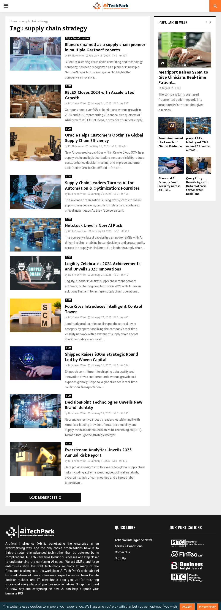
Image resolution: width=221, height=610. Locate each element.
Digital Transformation (77, 38)
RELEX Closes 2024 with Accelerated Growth (99, 95)
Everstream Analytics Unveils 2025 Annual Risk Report (98, 452)
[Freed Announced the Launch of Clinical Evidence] (171, 125)
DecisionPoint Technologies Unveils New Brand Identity (103, 405)
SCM (68, 86)
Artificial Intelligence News (133, 540)
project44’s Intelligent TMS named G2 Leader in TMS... (198, 144)
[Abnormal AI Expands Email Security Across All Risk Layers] (171, 165)
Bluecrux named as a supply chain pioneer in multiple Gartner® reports (105, 47)
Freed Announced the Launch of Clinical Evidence (170, 142)
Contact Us (122, 552)
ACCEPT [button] (187, 606)
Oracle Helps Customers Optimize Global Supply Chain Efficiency (104, 138)
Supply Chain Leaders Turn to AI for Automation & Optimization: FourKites (102, 185)
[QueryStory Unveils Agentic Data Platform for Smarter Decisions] (199, 165)
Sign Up (120, 558)
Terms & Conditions (129, 546)
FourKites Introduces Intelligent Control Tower (103, 309)
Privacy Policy (207, 606)
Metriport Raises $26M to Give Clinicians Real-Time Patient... (183, 77)
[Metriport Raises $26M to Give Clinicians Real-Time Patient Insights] (184, 50)
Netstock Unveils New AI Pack (93, 225)
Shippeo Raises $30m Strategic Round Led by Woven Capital (101, 357)
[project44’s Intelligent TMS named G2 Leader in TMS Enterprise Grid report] (199, 125)
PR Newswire (76, 55)
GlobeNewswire (77, 231)
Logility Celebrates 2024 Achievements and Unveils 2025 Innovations (102, 266)
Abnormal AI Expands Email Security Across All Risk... (169, 184)
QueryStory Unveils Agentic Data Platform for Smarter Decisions (197, 186)
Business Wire (77, 103)
